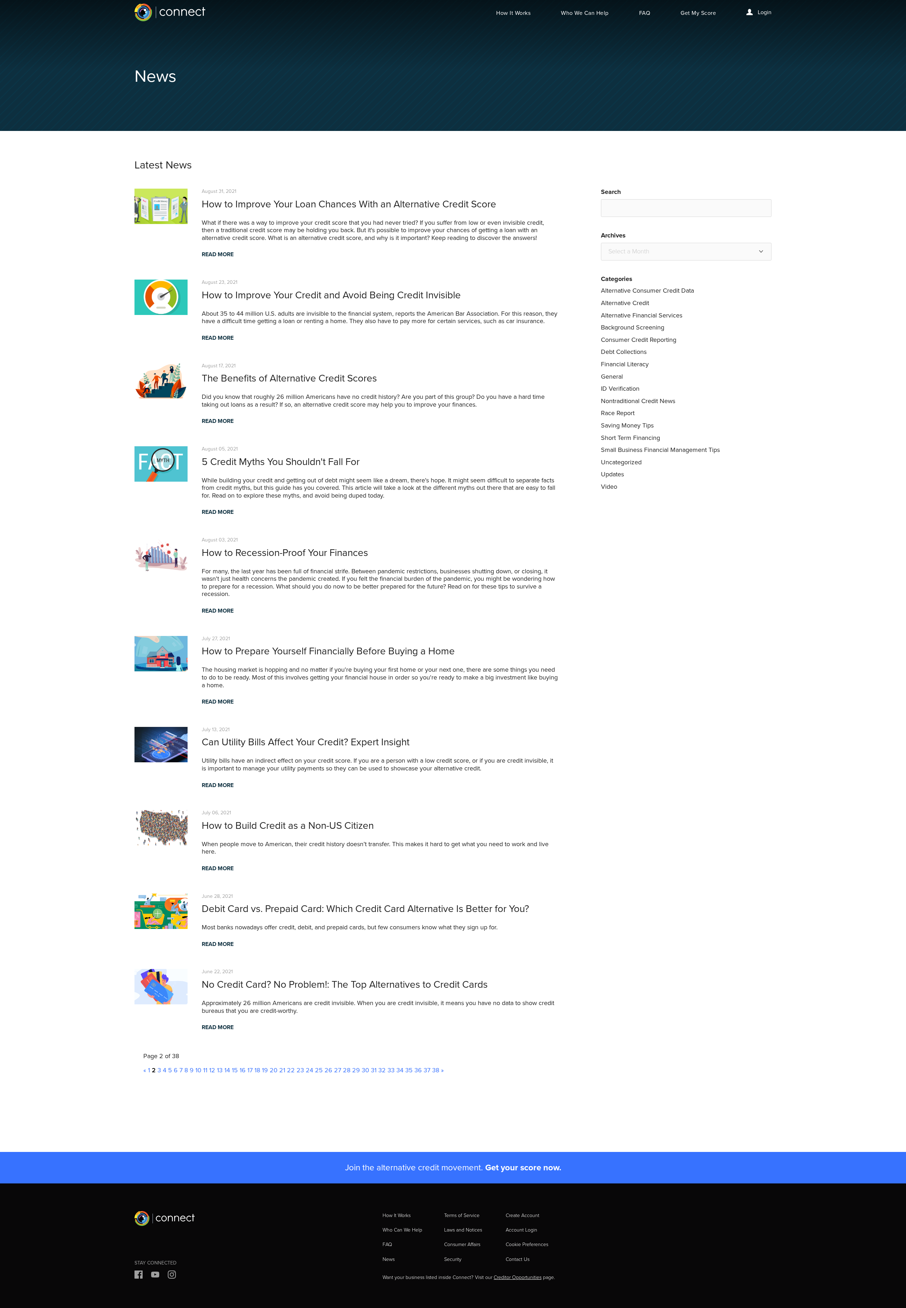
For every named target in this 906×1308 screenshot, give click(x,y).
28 (346, 1070)
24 (309, 1070)
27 (337, 1070)
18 (257, 1070)
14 (227, 1070)
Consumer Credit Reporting (638, 339)
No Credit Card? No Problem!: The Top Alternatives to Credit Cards (345, 984)
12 (212, 1070)
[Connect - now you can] (169, 12)
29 (356, 1070)
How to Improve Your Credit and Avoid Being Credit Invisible (331, 295)
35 (409, 1070)
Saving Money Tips (627, 425)
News (389, 1259)
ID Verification (620, 388)
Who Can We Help (402, 1230)
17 (250, 1070)
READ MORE (218, 254)
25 (319, 1070)
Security (452, 1259)
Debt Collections (624, 351)
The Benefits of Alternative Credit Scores (289, 378)
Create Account (522, 1215)
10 (198, 1070)
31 (374, 1070)
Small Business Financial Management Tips (660, 449)
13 (220, 1070)
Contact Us (517, 1259)
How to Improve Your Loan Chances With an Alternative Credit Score (349, 204)
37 (427, 1070)
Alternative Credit (625, 303)
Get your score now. (523, 1167)
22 (291, 1070)
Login (764, 12)
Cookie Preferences (527, 1244)
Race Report (618, 413)
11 (205, 1070)
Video (609, 486)
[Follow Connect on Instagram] (172, 1275)
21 (282, 1070)
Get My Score (698, 13)
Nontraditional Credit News (638, 401)
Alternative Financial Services (641, 315)
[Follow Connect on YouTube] (155, 1275)
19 (265, 1070)
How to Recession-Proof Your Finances (285, 552)
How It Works (513, 13)
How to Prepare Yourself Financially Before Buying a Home (328, 651)
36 (418, 1070)
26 (328, 1070)
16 (243, 1070)
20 (273, 1070)
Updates (612, 474)
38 (435, 1070)
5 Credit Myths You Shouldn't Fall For (281, 461)
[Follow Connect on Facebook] (138, 1275)
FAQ (644, 13)
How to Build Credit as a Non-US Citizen (288, 825)
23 (300, 1070)
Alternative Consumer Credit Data (647, 290)
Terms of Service (462, 1215)
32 (382, 1070)
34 (399, 1070)
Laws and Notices (463, 1230)
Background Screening (632, 327)
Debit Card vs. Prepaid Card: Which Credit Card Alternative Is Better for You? (365, 908)
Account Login (521, 1230)
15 (235, 1070)
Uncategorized (621, 462)
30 (365, 1070)
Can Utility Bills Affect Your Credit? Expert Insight (305, 742)
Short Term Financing (630, 437)
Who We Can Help (585, 13)
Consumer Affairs (462, 1244)
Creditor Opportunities (517, 1277)
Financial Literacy (625, 364)
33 (391, 1070)
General (612, 376)
